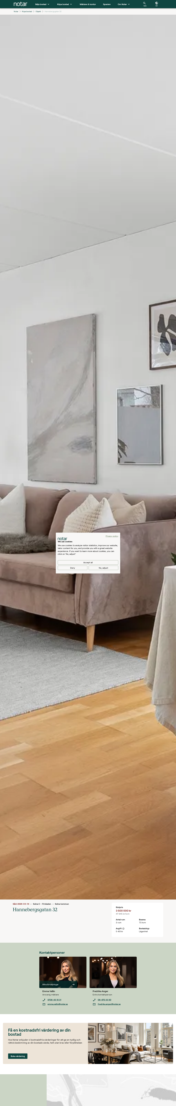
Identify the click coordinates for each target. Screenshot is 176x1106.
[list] (64, 1002)
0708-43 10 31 (54, 999)
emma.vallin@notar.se (58, 1004)
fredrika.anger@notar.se (109, 1004)
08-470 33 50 (104, 999)
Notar (16, 11)
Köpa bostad (27, 11)
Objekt (38, 11)
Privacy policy (112, 536)
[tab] (20, 4)
